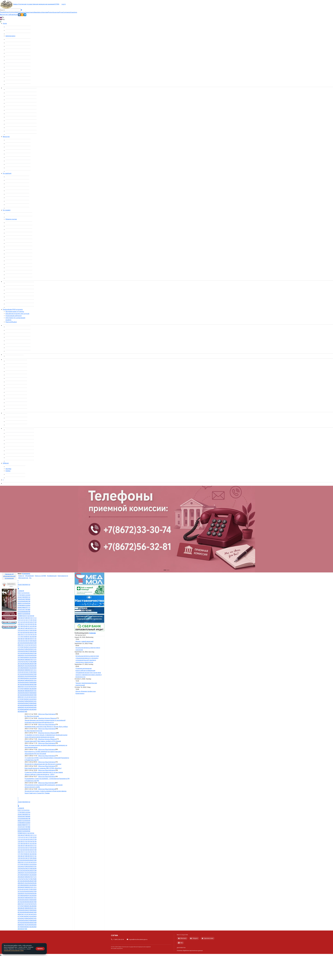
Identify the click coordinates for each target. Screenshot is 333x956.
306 (21, 670)
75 (21, 610)
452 (26, 707)
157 (28, 630)
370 (21, 687)
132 (26, 624)
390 (30, 691)
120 (35, 620)
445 (28, 705)
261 (28, 657)
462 (30, 709)
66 (20, 607)
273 (19, 662)
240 (35, 651)
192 (35, 639)
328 (35, 674)
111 (33, 618)
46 (26, 601)
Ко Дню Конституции (32, 716)
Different (6, 463)
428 (26, 701)
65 (18, 607)
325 (28, 674)
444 (26, 705)
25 (18, 585)
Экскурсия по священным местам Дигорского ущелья (43, 764)
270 (30, 659)
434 (21, 703)
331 (23, 676)
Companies (21, 12)
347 (23, 680)
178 (21, 637)
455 (33, 707)
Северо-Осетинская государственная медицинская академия (33, 4)
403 (23, 695)
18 (20, 595)
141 (28, 626)
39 (28, 599)
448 (35, 705)
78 (26, 610)
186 (21, 639)
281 (19, 664)
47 (28, 601)
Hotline (8, 471)
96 (29, 614)
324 (26, 674)
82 (20, 612)
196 (26, 641)
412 (26, 697)
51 (21, 603)
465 (19, 711)
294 (30, 666)
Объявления (29, 576)
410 (21, 697)
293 (28, 666)
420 (26, 699)
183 (33, 637)
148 (26, 628)
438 (30, 703)
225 (19, 649)
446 (30, 705)
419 (23, 699)
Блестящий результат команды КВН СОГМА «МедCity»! (43, 768)
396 (26, 693)
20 (23, 595)
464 (35, 709)
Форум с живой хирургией (84, 641)
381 (28, 689)
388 (26, 691)
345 (19, 680)
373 (28, 687)
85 (24, 612)
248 (35, 653)
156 (26, 630)
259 (23, 657)
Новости (21, 576)
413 (28, 697)
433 (19, 703)
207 (33, 643)
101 (26, 616)
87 (28, 612)
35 (21, 599)
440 (35, 703)
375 (33, 687)
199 (33, 641)
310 (30, 670)
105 (19, 618)
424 (35, 699)
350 (30, 680)
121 (19, 622)
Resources (6, 137)
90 (20, 614)
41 (18, 601)
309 (28, 670)
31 (28, 585)
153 (19, 630)
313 (19, 672)
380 (26, 689)
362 (21, 684)
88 (29, 612)
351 (33, 680)
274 (21, 662)
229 (28, 649)
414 (30, 697)
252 (26, 655)
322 (21, 674)
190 (30, 639)
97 (18, 616)
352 (35, 680)
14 (25, 593)
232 (35, 649)
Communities (13, 12)
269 (28, 659)
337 (19, 678)
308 (26, 670)
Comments (66, 12)
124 (26, 622)
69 (24, 607)
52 (23, 603)
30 (26, 585)
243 (23, 653)
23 (28, 595)
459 (23, 709)
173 (28, 634)
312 (35, 670)
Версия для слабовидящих (9, 15)
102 (28, 616)
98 (20, 616)
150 (30, 628)
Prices (61, 12)
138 (21, 626)
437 (28, 703)
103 (30, 616)
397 (28, 693)
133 (28, 624)
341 (28, 678)
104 (33, 616)
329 (19, 676)
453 (28, 707)
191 (33, 639)
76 (23, 610)
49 (18, 603)
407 (33, 695)
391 (33, 691)
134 (30, 624)
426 (21, 701)
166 (30, 632)
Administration (10, 36)
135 (33, 624)
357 (28, 682)
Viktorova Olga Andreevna (46, 714)
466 (21, 711)
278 (30, 662)
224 (35, 647)
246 (30, 653)
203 (23, 643)
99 (21, 616)
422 (30, 699)
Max (181, 943)
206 (30, 643)
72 (29, 607)
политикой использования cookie (14, 950)
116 (26, 620)
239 (33, 651)
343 (33, 678)
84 (23, 612)
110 (30, 618)
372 (26, 687)
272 (35, 659)
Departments (29, 12)
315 (23, 672)
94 (26, 614)
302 (30, 668)
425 (19, 701)
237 (28, 651)
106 (21, 618)
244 (26, 653)
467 (23, 711)
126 (30, 622)
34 (20, 599)
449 (19, 707)
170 (21, 634)
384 (35, 689)
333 (28, 676)
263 (33, 657)
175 (33, 634)
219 (23, 647)
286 (30, 664)
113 (19, 620)
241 (19, 653)
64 (29, 605)
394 (21, 693)
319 (33, 672)
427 (23, 701)
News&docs (38, 12)
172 (26, 634)
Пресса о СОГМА (40, 576)
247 (33, 653)
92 (23, 614)
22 (26, 595)
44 (23, 601)
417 (19, 699)
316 (26, 672)
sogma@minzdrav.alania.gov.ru (138, 939)
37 (24, 599)
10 (19, 593)
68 (23, 607)
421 (28, 699)
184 (35, 637)
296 (35, 666)
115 (23, 620)
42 (20, 601)
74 (20, 610)
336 (35, 676)
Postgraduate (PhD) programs (13, 309)
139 (23, 626)
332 (26, 676)
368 (35, 684)
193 (19, 641)
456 (35, 707)
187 (23, 639)
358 (30, 682)
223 (33, 647)
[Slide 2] (168, 570)
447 (33, 705)
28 (23, 585)
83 (21, 612)
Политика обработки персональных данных (190, 950)
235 (23, 651)
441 (19, 705)
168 (35, 632)
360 (35, 682)
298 (21, 668)
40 (29, 599)
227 (23, 649)
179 (23, 637)
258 (21, 657)
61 (24, 605)
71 (28, 607)
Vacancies (56, 12)
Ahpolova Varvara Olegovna (47, 718)
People (2, 12)
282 (21, 664)
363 (23, 684)
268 (26, 659)
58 (20, 605)
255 (33, 655)
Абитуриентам (23, 578)
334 (30, 676)
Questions (73, 12)
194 (21, 641)
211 (23, 645)
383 (33, 689)
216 (35, 645)
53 (24, 603)
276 (26, 662)
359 (33, 682)
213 (28, 645)
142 (30, 626)
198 (30, 641)
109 (28, 618)
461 (28, 709)
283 (23, 664)
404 (26, 695)
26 (20, 585)
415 (33, 697)
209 (19, 645)
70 (26, 607)
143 (33, 626)
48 (29, 601)
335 (33, 676)
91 (21, 614)
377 (19, 689)
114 (21, 620)
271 (33, 659)
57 (18, 605)
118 (30, 620)
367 (33, 684)
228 (26, 649)
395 (23, 693)
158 (30, 630)
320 (35, 672)
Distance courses (11, 219)
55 (28, 603)
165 (28, 632)
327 (33, 674)
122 (21, 622)
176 (35, 634)
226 (21, 649)
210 (21, 645)
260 (26, 657)
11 (21, 593)
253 (28, 655)
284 (26, 664)
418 (21, 699)
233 (19, 651)
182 (30, 637)
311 (33, 670)
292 (26, 666)
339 (23, 678)
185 (19, 639)
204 (26, 643)
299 (23, 668)
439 (33, 703)
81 (18, 612)
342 (30, 678)
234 (21, 651)
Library (7, 12)
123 (23, 622)
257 (19, 657)
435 (23, 703)
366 (30, 684)
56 (29, 603)
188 (26, 639)
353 (19, 682)
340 (26, 678)
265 (19, 659)
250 (21, 655)
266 (21, 659)
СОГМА (56, 4)
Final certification (11, 322)
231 (33, 649)
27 (21, 585)
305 (19, 670)
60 (23, 605)
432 (35, 701)
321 (19, 674)
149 (28, 628)
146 (21, 628)
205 (28, 643)
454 (30, 707)
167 (33, 632)
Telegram (195, 938)
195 (23, 641)
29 (24, 585)
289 (19, 666)
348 (26, 680)
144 (35, 626)
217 (19, 647)
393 (19, 693)
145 (19, 628)
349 (28, 680)
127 (33, 622)
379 (23, 689)
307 (23, 670)
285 (28, 664)
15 (27, 593)
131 (23, 624)
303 (33, 668)
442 (21, 705)
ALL (30, 578)
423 (33, 699)
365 (28, 684)
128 (35, 622)
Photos (50, 12)
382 (30, 689)
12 (22, 593)
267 (23, 659)
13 (24, 593)
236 (26, 651)
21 (24, 595)
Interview (45, 12)
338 (21, 678)
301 (28, 668)
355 (23, 682)
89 (18, 614)
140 (26, 626)
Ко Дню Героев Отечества (33, 731)
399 (33, 693)
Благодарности (63, 576)
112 (35, 618)
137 (19, 626)
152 (35, 628)
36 (23, 599)
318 (30, 672)
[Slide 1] (165, 570)
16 (28, 593)
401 (19, 695)
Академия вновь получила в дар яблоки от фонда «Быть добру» (46, 726)
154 (21, 630)
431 (33, 701)
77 (24, 610)
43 (21, 601)
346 (21, 680)
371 (23, 687)
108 (26, 618)
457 (19, 709)
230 (30, 649)
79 (28, 610)
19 (21, 595)
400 (35, 693)
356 (26, 682)
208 (35, 643)
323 (23, 674)
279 (33, 662)
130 (21, 624)
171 (23, 634)
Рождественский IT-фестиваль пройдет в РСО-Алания (43, 741)
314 (21, 672)
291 (23, 666)
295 (33, 666)
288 (35, 664)
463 (33, 709)
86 (26, 612)
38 (26, 599)
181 (28, 637)
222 (30, 647)
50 (20, 603)
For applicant (7, 173)
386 (21, 691)
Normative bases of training (15, 311)
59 (21, 605)
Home (5, 23)
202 (21, 643)
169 (19, 634)
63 (28, 605)
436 (26, 703)
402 (21, 695)
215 (33, 645)
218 (21, 647)
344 (35, 678)
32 (29, 585)
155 (23, 630)
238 (30, 651)
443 (23, 705)
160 (35, 630)
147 (23, 628)
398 (30, 693)
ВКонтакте (183, 938)
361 (19, 684)
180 (26, 637)
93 (24, 614)
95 (28, 614)
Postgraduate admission (14, 316)
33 (18, 599)
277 (28, 662)
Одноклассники (208, 938)
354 (21, 682)
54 (26, 603)
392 (35, 691)
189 (28, 639)
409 (19, 697)
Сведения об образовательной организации (9, 576)
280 (35, 662)
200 (35, 641)
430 (30, 701)
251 (23, 655)
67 (21, 607)
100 (23, 616)
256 (35, 655)
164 (26, 632)
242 (21, 653)
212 (26, 645)
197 (28, 641)
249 (19, 655)
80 (29, 610)
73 (18, 610)
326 (30, 674)
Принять (40, 948)
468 (26, 711)
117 (28, 620)
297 (19, 668)
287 (33, 664)
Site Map (8, 469)
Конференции (52, 576)
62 (26, 605)
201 (19, 643)
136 (35, 624)
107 (23, 618)
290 (21, 666)
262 (30, 657)
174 (30, 634)
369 (19, 687)
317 (28, 672)
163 (23, 632)
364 (26, 684)
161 (19, 632)
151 (33, 628)
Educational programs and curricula (17, 314)
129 (19, 624)
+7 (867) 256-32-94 (118, 939)
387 (23, 691)
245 (28, 653)
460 (26, 709)
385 (19, 691)
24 (29, 595)
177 (19, 637)
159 (33, 630)
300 (26, 668)
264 (35, 657)
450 (21, 707)
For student (6, 210)
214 (30, 645)
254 (30, 655)
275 (23, 662)
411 (23, 697)
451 (23, 707)
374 (30, 687)
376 (35, 687)
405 (28, 695)
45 (24, 601)
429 (28, 701)
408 (35, 695)
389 (28, 691)
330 (21, 676)
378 (21, 689)
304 (35, 668)
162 (21, 632)
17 (18, 595)
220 (26, 647)
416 (35, 697)
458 (21, 709)
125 (28, 622)
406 (30, 695)
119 (33, 620)
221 (28, 647)
